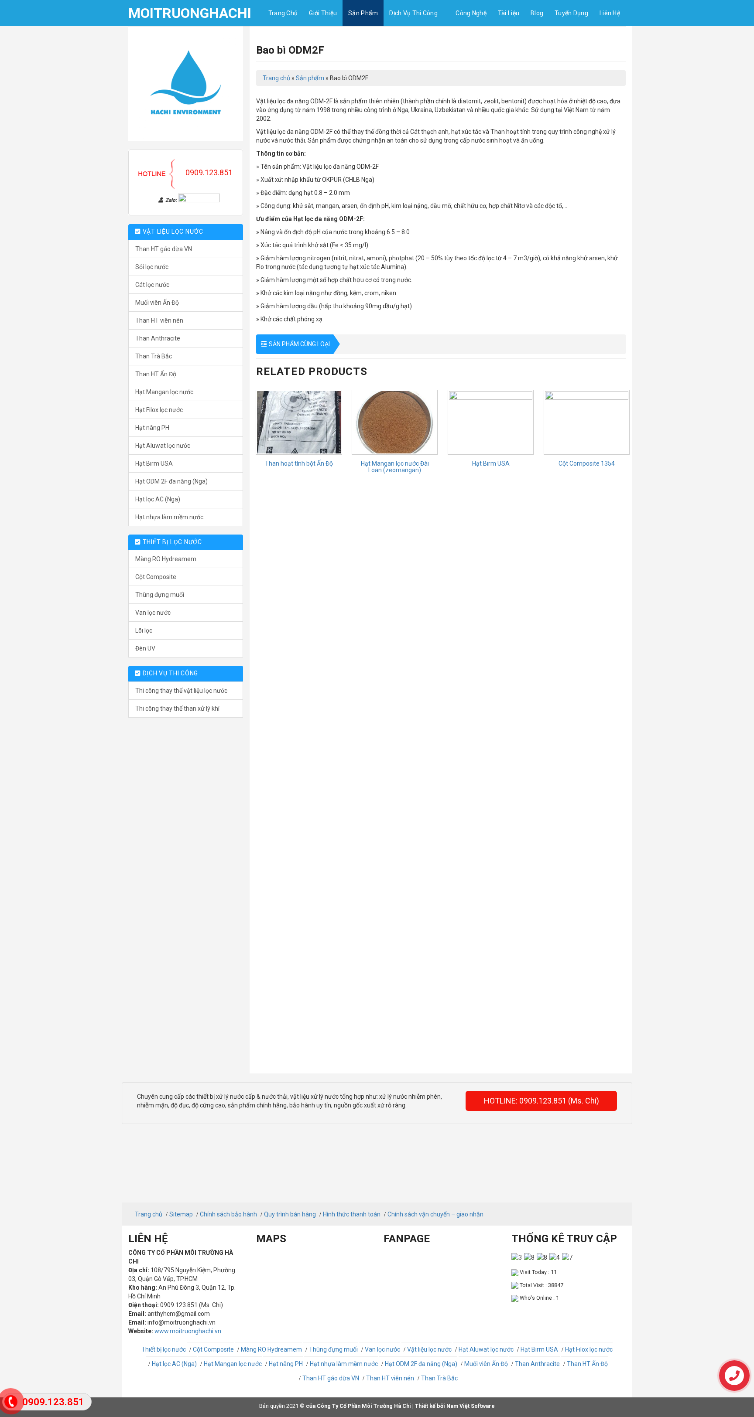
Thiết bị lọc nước (163, 1349)
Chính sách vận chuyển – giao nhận (435, 1214)
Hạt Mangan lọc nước (164, 391)
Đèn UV (145, 648)
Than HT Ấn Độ (155, 374)
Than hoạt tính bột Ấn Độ (299, 463)
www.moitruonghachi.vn (187, 1331)
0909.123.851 (209, 172)
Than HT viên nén (159, 320)
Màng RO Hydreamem (165, 558)
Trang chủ (283, 13)
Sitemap (181, 1214)
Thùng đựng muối (159, 594)
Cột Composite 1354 (587, 463)
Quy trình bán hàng (290, 1214)
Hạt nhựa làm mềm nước (169, 517)
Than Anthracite (157, 338)
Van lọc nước (153, 612)
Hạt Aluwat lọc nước (162, 445)
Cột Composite (155, 576)
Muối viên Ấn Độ (157, 302)
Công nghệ (471, 13)
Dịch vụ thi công (413, 13)
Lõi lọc (143, 630)
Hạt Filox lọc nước (159, 409)
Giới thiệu (323, 13)
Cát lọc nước (152, 284)
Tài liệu (508, 13)
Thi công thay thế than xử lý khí (177, 708)
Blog (537, 13)
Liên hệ (610, 13)
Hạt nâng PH (152, 427)
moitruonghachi (172, 13)
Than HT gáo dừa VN (163, 248)
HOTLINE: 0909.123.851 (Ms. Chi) (541, 1100)
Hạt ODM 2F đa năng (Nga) (171, 481)
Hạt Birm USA (154, 463)
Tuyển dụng (571, 13)
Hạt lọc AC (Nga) (157, 499)
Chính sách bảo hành (228, 1214)
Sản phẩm (363, 13)
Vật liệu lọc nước (429, 1349)
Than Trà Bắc (153, 356)
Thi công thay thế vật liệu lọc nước (181, 690)
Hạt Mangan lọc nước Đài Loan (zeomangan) (395, 466)
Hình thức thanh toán (351, 1214)
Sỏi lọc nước (151, 266)
